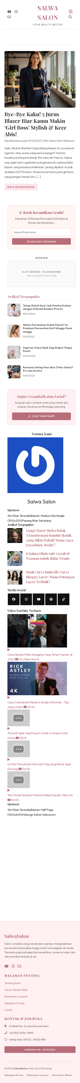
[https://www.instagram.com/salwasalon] (26, 599)
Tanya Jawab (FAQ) (16, 989)
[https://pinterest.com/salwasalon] (51, 599)
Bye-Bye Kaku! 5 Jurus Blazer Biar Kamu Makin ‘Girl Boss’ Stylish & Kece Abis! (35, 124)
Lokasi (8, 1010)
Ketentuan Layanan (16, 996)
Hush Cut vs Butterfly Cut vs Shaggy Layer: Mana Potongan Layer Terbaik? (50, 577)
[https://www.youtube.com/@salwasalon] (38, 599)
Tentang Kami (12, 983)
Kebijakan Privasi (14, 1003)
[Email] (9, 17)
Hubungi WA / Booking (40, 1049)
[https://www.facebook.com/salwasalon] (14, 599)
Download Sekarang (41, 241)
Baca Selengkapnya (21, 186)
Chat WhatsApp (43, 416)
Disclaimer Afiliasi (62, 1075)
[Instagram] (16, 11)
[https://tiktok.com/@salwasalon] (63, 599)
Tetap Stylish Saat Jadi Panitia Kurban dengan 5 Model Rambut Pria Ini (47, 307)
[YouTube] (9, 11)
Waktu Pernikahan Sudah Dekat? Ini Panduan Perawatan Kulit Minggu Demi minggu (47, 328)
